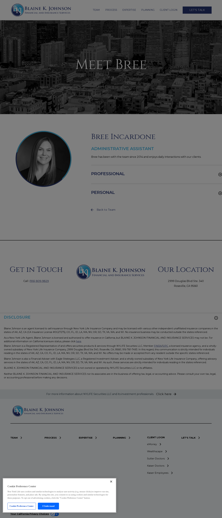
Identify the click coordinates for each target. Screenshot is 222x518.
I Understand (48, 506)
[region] (59, 495)
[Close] (111, 481)
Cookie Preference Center (22, 506)
